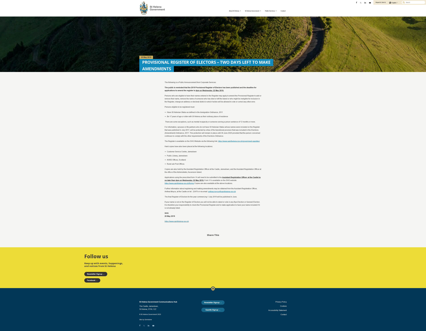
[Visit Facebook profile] (356, 3)
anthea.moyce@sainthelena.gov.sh (222, 192)
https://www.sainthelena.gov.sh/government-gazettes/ (239, 141)
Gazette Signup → (213, 310)
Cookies (283, 306)
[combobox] (414, 2)
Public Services (270, 11)
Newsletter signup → (96, 274)
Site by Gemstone (145, 319)
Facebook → (92, 280)
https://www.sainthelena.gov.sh (177, 221)
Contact (283, 11)
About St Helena (234, 11)
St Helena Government (252, 11)
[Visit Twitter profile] (360, 3)
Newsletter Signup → (213, 303)
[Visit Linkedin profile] (365, 3)
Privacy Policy (281, 302)
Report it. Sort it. (381, 2)
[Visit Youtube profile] (370, 3)
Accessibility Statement (277, 310)
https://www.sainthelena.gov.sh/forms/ (179, 183)
